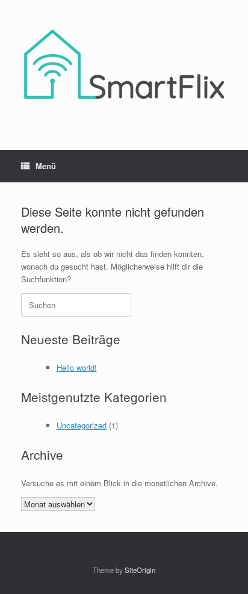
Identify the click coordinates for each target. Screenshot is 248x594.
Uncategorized (82, 425)
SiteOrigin (140, 570)
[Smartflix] (124, 66)
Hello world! (77, 367)
